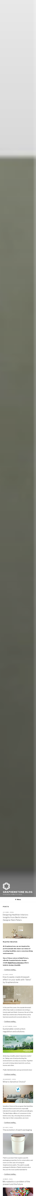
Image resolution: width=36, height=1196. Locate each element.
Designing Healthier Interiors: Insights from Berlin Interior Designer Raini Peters (15, 917)
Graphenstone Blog (18, 892)
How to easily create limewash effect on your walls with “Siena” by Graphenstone (17, 979)
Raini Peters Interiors (16, 963)
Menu (19, 899)
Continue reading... (10, 970)
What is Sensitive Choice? (14, 1082)
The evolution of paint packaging (17, 1130)
